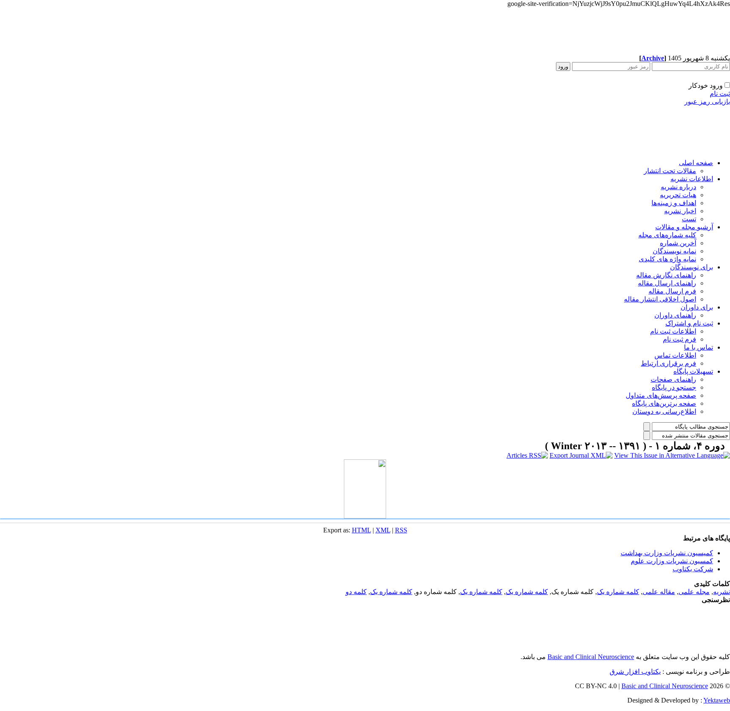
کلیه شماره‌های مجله (667, 235)
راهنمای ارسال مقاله (667, 283)
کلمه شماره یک (618, 591)
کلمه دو (356, 591)
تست (689, 219)
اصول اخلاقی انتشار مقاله (660, 299)
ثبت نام (720, 93)
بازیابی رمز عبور (707, 101)
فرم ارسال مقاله (672, 291)
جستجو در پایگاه (674, 387)
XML (383, 530)
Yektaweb (716, 700)
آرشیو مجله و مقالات (684, 227)
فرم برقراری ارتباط (668, 363)
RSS (401, 530)
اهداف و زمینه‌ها (673, 202)
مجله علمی (694, 591)
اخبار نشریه (680, 210)
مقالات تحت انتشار (670, 170)
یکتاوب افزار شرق (635, 671)
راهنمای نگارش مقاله (666, 275)
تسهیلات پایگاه (693, 371)
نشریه (721, 591)
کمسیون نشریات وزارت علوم (672, 560)
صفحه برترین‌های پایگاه (664, 403)
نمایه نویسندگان (674, 251)
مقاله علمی (659, 591)
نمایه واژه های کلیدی (667, 259)
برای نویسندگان (691, 267)
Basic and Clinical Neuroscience (591, 656)
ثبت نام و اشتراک (689, 323)
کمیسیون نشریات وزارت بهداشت (667, 552)
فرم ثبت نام (679, 339)
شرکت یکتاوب (693, 569)
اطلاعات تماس (675, 355)
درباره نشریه (678, 186)
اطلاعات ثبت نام (673, 331)
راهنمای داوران (675, 315)
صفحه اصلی (696, 162)
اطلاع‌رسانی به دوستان (664, 411)
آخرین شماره (678, 243)
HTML (361, 530)
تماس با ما (698, 347)
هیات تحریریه (678, 194)
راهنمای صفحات (673, 379)
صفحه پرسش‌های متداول (661, 395)
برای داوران (697, 307)
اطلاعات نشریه (691, 178)
